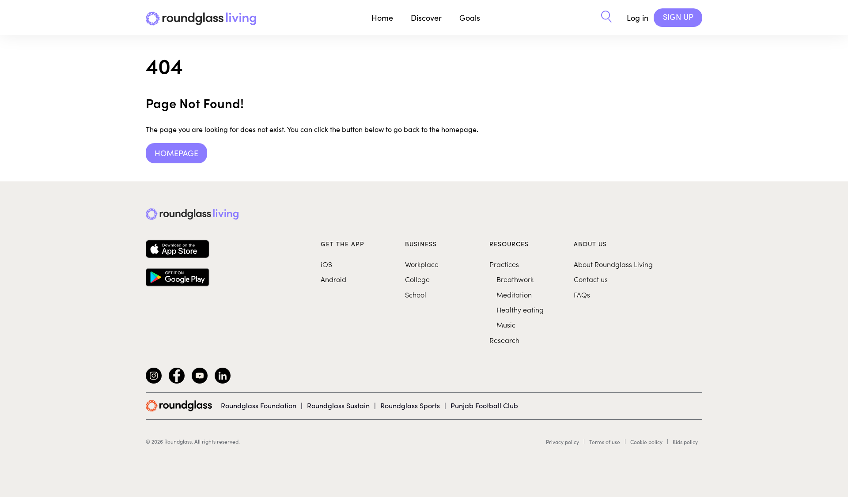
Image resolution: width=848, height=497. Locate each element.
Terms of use (604, 441)
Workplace (422, 264)
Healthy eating (520, 309)
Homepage (176, 153)
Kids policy (685, 441)
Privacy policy (562, 441)
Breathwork (515, 279)
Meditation (514, 294)
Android (333, 279)
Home (382, 17)
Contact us (591, 279)
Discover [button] (426, 17)
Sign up (678, 16)
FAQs (582, 294)
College (417, 279)
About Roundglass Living (613, 264)
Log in (637, 17)
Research (504, 340)
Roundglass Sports (410, 405)
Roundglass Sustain (338, 405)
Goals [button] (469, 17)
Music (505, 324)
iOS (326, 264)
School (415, 294)
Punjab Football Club (484, 405)
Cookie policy (646, 441)
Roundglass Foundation (258, 405)
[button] (606, 18)
